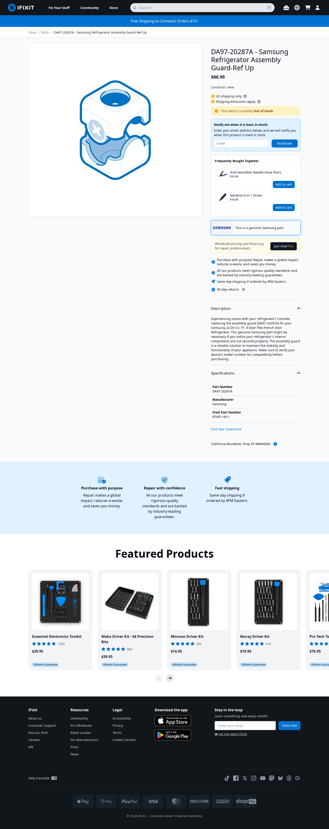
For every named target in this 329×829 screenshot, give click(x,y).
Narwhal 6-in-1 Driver (246, 195)
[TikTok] (227, 778)
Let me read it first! (233, 734)
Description (221, 308)
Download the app (171, 709)
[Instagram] (253, 778)
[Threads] (289, 778)
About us (35, 718)
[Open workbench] (286, 7)
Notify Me (284, 143)
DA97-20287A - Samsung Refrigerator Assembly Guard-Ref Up (100, 32)
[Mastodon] (271, 778)
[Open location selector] (297, 7)
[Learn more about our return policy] (243, 289)
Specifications (223, 373)
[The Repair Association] (298, 778)
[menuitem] (59, 7)
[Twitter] (245, 778)
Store (32, 32)
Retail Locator (80, 732)
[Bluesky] (280, 778)
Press (74, 747)
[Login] (317, 7)
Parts (45, 32)
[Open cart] (307, 7)
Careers (34, 740)
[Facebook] (236, 778)
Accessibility (122, 718)
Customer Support (42, 725)
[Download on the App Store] (173, 720)
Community (79, 718)
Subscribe (289, 725)
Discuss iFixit (38, 732)
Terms (117, 732)
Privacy (118, 725)
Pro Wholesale (81, 725)
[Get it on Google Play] (173, 735)
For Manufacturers (84, 740)
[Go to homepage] (23, 8)
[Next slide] (170, 678)
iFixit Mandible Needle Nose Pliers (255, 172)
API (30, 747)
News (74, 754)
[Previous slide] (159, 678)
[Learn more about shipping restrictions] (245, 96)
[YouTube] (262, 778)
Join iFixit (283, 246)
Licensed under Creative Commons (176, 816)
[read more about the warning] (275, 444)
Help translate (39, 778)
